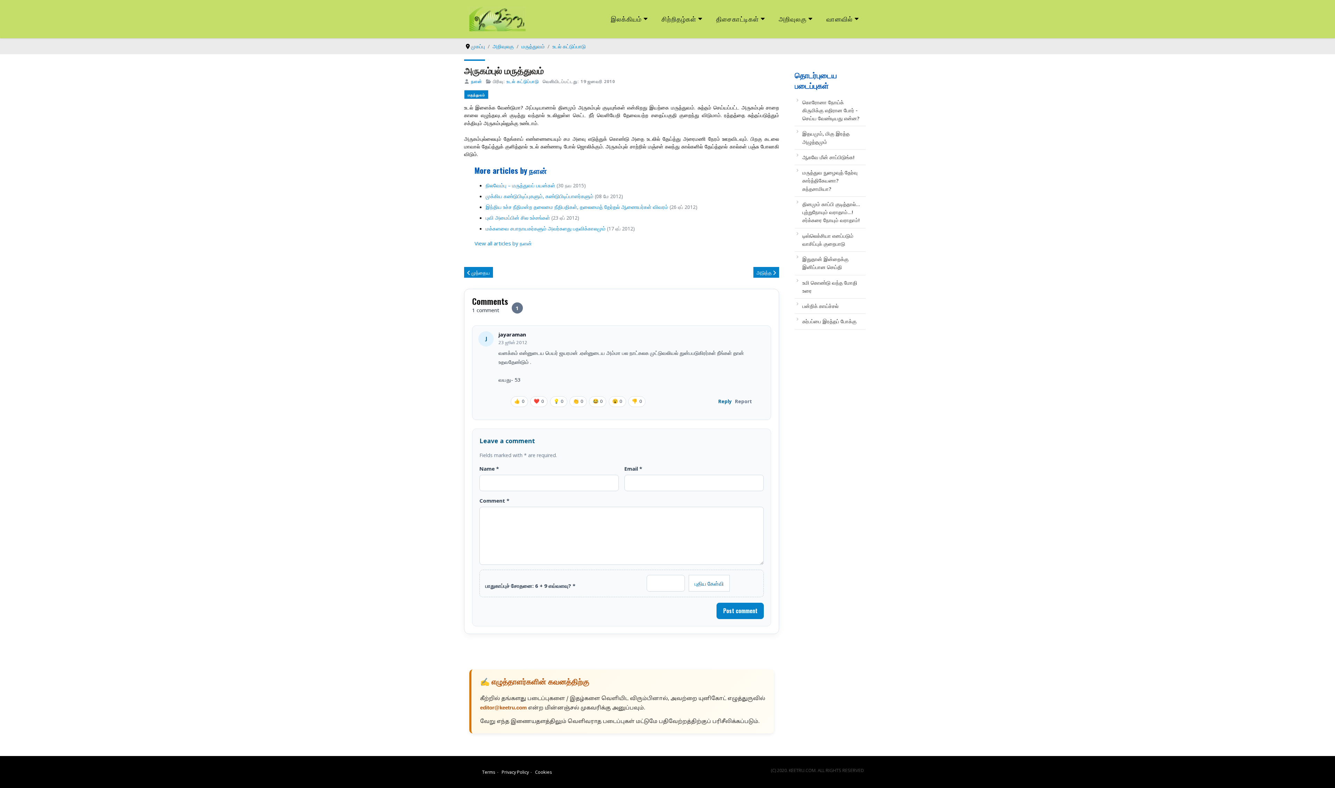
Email (633, 468)
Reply (725, 401)
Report (743, 401)
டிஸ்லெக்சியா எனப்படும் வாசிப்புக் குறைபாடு (827, 239)
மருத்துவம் (476, 94)
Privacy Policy (515, 772)
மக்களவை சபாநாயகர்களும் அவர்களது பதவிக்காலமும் (546, 228)
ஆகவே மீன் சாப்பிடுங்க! (828, 157)
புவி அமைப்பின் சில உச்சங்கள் (518, 217)
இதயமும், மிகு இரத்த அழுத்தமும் (826, 137)
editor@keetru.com (503, 708)
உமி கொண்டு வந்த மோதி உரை (829, 286)
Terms (488, 772)
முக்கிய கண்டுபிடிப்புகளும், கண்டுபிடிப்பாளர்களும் (539, 196)
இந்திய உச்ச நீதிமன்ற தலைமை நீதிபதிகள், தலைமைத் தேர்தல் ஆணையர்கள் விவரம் (577, 206)
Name (489, 468)
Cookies (543, 772)
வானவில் (839, 19)
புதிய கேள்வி (709, 583)
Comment (494, 500)
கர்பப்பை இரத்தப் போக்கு (829, 321)
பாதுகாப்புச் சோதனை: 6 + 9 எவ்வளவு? (530, 585)
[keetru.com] (497, 18)
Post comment (740, 611)
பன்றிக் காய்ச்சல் (820, 305)
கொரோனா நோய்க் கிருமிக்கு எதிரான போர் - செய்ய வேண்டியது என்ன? (830, 110)
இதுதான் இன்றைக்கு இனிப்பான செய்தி (825, 262)
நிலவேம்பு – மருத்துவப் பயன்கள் (520, 185)
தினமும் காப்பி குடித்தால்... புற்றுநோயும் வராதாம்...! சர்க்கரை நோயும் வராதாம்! (831, 212)
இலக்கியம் (626, 19)
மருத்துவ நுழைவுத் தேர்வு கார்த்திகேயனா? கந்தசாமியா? (830, 180)
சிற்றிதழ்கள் (679, 19)
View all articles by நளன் (503, 243)
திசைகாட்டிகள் (737, 19)
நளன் (476, 81)
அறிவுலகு (793, 19)
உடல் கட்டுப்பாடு (523, 81)
